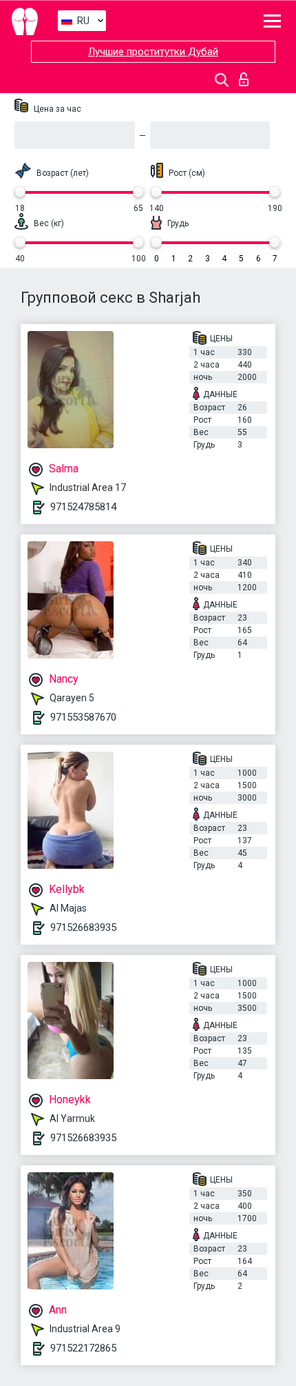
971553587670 (83, 717)
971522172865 (83, 1348)
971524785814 (83, 507)
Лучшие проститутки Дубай (153, 52)
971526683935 (83, 927)
